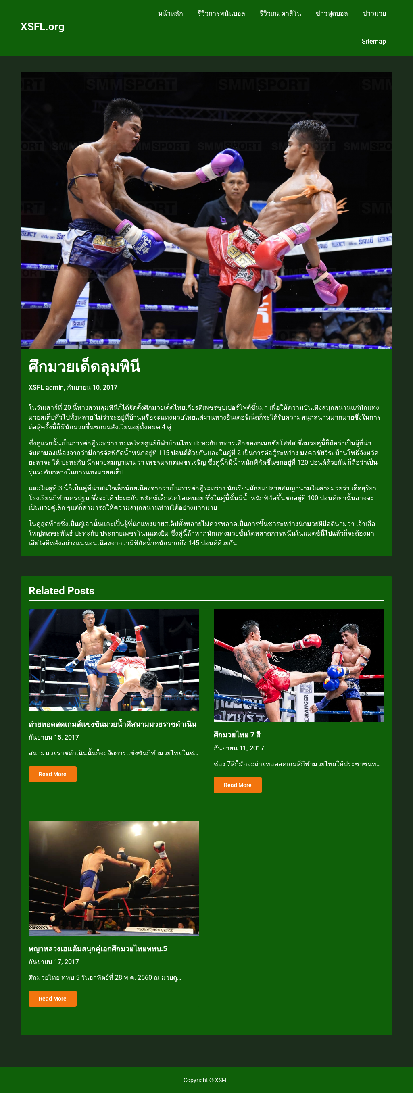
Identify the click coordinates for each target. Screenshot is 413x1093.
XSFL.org (43, 27)
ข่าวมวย (374, 13)
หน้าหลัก (170, 13)
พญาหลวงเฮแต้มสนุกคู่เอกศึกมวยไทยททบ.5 (98, 948)
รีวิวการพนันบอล (221, 13)
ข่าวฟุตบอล (332, 13)
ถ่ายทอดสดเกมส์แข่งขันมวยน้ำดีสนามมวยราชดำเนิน (112, 724)
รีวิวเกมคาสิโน (280, 13)
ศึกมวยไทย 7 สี (237, 734)
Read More (53, 774)
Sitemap (374, 41)
